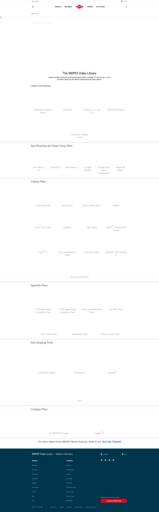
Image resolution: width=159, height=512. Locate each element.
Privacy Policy (53, 507)
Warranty (62, 507)
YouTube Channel (111, 441)
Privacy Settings (78, 507)
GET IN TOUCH (100, 7)
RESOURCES (68, 7)
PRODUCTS (58, 7)
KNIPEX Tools (35, 13)
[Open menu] (35, 7)
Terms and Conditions (91, 507)
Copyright (69, 507)
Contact (105, 454)
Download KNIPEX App (114, 501)
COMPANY (90, 7)
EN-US (125, 454)
